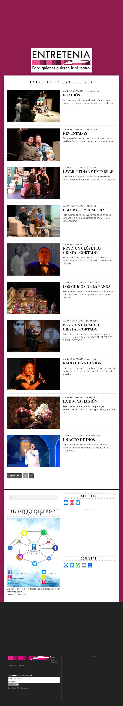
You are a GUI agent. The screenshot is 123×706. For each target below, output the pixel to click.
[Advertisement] (61, 24)
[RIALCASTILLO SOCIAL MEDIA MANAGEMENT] (33, 586)
